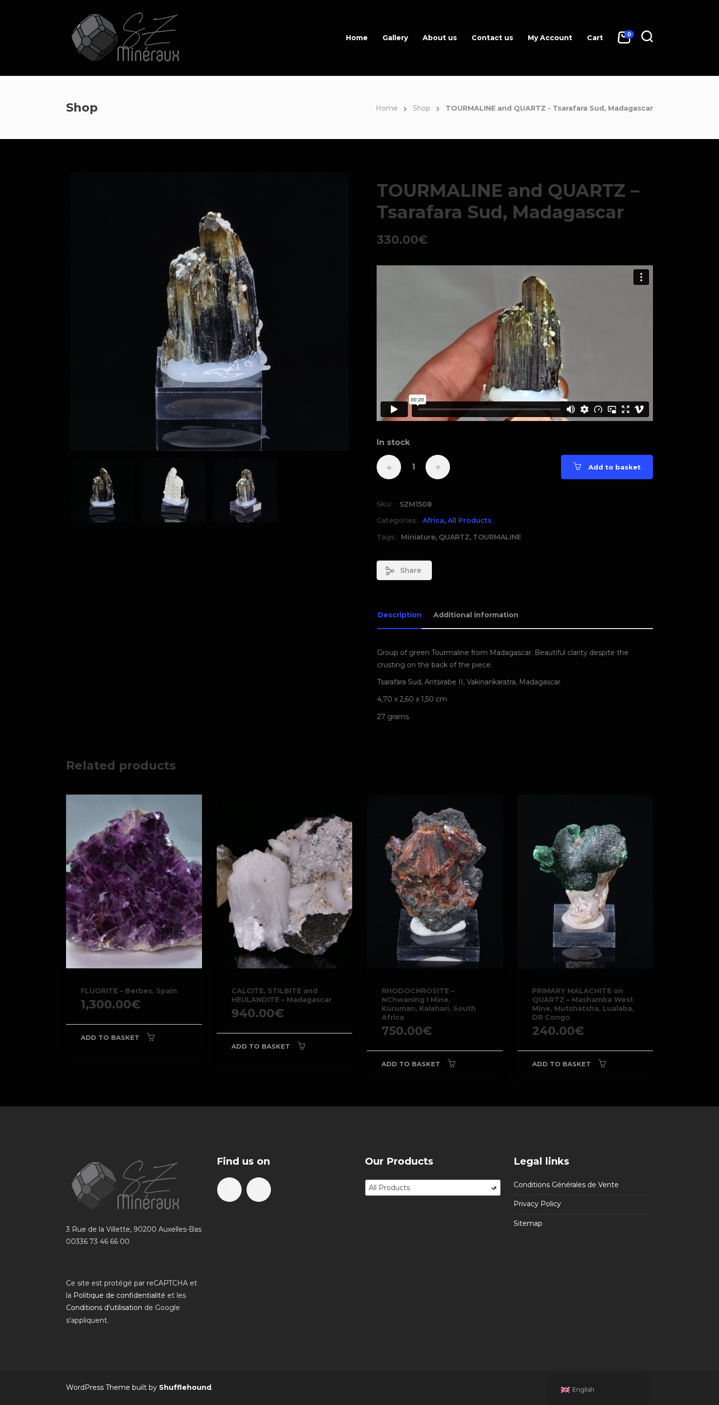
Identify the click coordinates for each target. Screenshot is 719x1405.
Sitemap (528, 1223)
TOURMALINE (497, 537)
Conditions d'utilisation (104, 1307)
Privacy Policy (537, 1203)
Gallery (395, 37)
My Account (550, 37)
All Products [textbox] (433, 1187)
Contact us (492, 37)
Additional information (475, 614)
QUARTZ (454, 537)
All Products (470, 520)
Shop (421, 108)
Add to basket (614, 467)
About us (440, 37)
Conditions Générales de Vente (566, 1184)
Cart (595, 37)
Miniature (418, 537)
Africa (433, 520)
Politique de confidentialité (119, 1295)
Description (400, 614)
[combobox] (433, 1187)
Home (357, 37)
